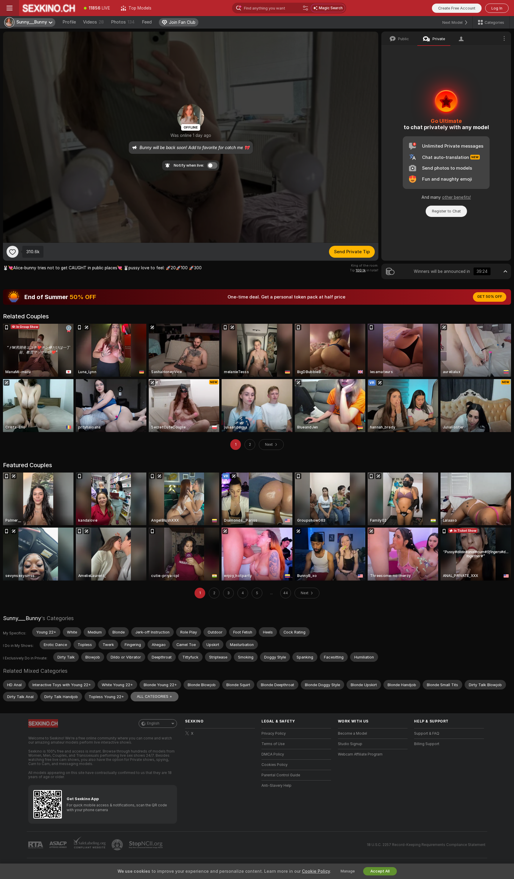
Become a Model (352, 733)
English (153, 723)
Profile (69, 22)
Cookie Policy (316, 871)
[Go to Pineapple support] (118, 844)
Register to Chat (446, 211)
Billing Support (426, 744)
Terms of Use (273, 744)
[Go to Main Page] (49, 8)
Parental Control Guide (280, 775)
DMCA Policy (272, 754)
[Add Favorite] (12, 252)
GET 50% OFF (489, 297)
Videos (93, 22)
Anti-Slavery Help (276, 785)
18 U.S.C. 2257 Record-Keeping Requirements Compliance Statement (426, 845)
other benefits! (456, 197)
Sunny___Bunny (22, 618)
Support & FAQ (426, 733)
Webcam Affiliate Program (360, 754)
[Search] (305, 8)
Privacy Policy (273, 733)
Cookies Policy (274, 765)
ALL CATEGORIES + (154, 696)
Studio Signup (350, 744)
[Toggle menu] (9, 8)
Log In (496, 8)
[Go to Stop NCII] (146, 844)
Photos (123, 22)
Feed (147, 22)
